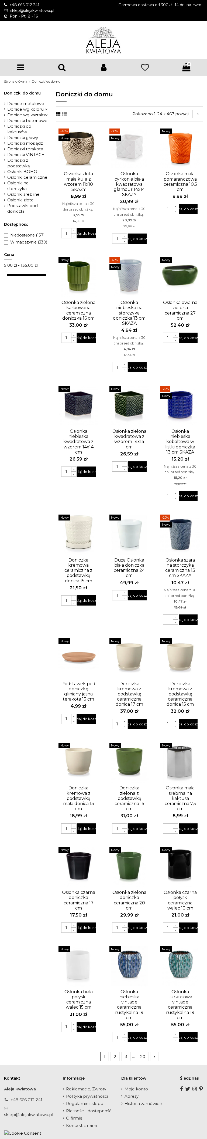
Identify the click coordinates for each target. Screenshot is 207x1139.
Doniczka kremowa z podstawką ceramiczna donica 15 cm (180, 694)
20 (142, 1056)
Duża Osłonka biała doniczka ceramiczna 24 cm (129, 567)
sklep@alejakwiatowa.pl (28, 1114)
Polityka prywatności (87, 1096)
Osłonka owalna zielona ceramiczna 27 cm (180, 310)
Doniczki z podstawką (18, 163)
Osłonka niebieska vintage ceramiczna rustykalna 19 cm (129, 1004)
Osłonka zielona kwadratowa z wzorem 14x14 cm (129, 439)
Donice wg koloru (25, 109)
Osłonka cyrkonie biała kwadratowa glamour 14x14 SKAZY (129, 184)
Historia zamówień (143, 1103)
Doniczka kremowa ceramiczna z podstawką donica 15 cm (78, 570)
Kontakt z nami (81, 1125)
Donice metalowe (25, 103)
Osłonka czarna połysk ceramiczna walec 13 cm (180, 900)
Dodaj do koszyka (86, 233)
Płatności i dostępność (88, 1110)
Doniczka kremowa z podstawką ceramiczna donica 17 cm (129, 694)
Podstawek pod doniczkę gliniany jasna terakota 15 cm (78, 691)
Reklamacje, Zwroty (86, 1088)
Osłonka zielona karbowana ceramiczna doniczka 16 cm (78, 310)
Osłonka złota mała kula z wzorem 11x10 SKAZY (78, 181)
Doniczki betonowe (27, 120)
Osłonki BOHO (22, 171)
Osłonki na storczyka (18, 185)
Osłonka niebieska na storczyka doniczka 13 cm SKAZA (129, 313)
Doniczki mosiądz (25, 143)
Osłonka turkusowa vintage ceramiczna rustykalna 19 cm (180, 1004)
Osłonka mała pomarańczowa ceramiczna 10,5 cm (180, 181)
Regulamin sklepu (84, 1103)
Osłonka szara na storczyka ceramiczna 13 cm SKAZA (180, 567)
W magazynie (28, 242)
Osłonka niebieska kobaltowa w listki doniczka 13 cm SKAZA (180, 442)
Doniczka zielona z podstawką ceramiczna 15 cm (129, 798)
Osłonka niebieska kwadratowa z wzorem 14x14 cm (78, 442)
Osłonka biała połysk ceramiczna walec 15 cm (78, 999)
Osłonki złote (20, 199)
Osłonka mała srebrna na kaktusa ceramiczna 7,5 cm (180, 798)
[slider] (6, 275)
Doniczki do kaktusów (19, 129)
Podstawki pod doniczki (22, 208)
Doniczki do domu (22, 93)
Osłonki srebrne (23, 194)
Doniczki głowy (22, 137)
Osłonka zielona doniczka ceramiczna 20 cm (129, 900)
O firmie (74, 1118)
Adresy (132, 1096)
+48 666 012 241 (26, 1099)
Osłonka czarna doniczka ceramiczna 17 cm (78, 900)
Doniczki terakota (25, 148)
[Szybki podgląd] (82, 167)
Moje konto (136, 1088)
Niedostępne (27, 235)
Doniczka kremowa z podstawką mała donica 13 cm (78, 798)
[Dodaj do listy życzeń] (74, 167)
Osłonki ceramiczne (27, 177)
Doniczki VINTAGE (25, 154)
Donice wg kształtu (26, 114)
